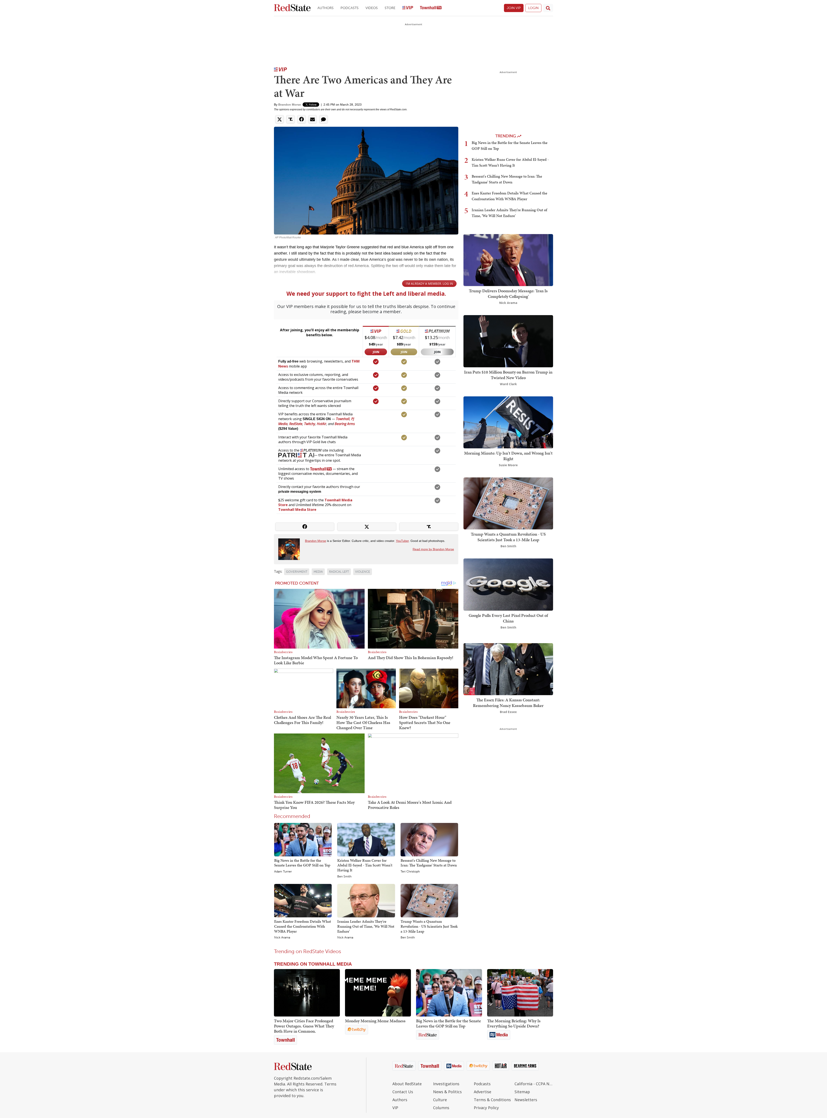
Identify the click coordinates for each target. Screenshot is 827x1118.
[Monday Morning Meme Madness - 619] (378, 992)
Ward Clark (508, 384)
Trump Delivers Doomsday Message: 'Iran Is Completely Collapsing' (508, 293)
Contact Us (402, 1091)
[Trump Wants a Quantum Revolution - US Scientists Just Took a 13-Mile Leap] (429, 900)
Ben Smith (344, 876)
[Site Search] (548, 8)
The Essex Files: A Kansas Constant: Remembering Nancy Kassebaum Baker (508, 702)
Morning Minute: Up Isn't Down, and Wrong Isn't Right (508, 456)
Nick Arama (282, 937)
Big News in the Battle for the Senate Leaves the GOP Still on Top (302, 863)
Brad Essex (508, 712)
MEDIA (318, 572)
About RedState (407, 1083)
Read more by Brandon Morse (433, 549)
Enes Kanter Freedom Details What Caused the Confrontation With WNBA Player (302, 926)
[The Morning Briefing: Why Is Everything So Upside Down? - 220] (520, 992)
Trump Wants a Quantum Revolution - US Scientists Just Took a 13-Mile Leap (429, 926)
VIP (395, 1107)
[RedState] (292, 8)
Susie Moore (508, 465)
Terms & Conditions (492, 1099)
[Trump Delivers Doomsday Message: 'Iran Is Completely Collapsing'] (508, 259)
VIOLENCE (362, 572)
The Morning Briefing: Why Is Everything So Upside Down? (514, 1023)
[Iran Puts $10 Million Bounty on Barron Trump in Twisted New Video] (508, 340)
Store (390, 8)
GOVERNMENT (296, 572)
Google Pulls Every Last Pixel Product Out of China (508, 618)
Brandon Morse (289, 104)
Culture (440, 1099)
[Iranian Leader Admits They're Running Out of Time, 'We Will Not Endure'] (366, 900)
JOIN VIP (514, 8)
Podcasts (349, 8)
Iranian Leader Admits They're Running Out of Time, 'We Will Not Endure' (365, 926)
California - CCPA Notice (534, 1083)
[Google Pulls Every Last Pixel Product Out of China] (508, 584)
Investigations (446, 1083)
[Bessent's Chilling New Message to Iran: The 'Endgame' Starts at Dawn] (429, 839)
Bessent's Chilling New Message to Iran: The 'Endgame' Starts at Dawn (429, 863)
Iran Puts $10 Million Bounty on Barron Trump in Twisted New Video (508, 375)
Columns (441, 1107)
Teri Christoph (410, 871)
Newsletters (526, 1099)
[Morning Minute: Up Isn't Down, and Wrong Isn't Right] (508, 421)
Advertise (482, 1091)
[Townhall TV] (431, 8)
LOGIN (533, 8)
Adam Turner (283, 871)
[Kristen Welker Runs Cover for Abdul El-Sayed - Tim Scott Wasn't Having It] (366, 839)
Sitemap (522, 1091)
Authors (325, 8)
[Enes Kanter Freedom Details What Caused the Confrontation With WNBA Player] (303, 900)
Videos (371, 8)
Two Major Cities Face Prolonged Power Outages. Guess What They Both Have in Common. (304, 1026)
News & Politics (447, 1091)
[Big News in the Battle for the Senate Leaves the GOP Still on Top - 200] (449, 992)
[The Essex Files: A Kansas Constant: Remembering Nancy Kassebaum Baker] (508, 668)
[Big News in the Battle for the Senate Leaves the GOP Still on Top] (303, 839)
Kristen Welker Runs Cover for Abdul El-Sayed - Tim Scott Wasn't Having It (364, 865)
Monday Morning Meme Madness (375, 1021)
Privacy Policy (486, 1107)
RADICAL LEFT (339, 572)
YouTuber (402, 541)
